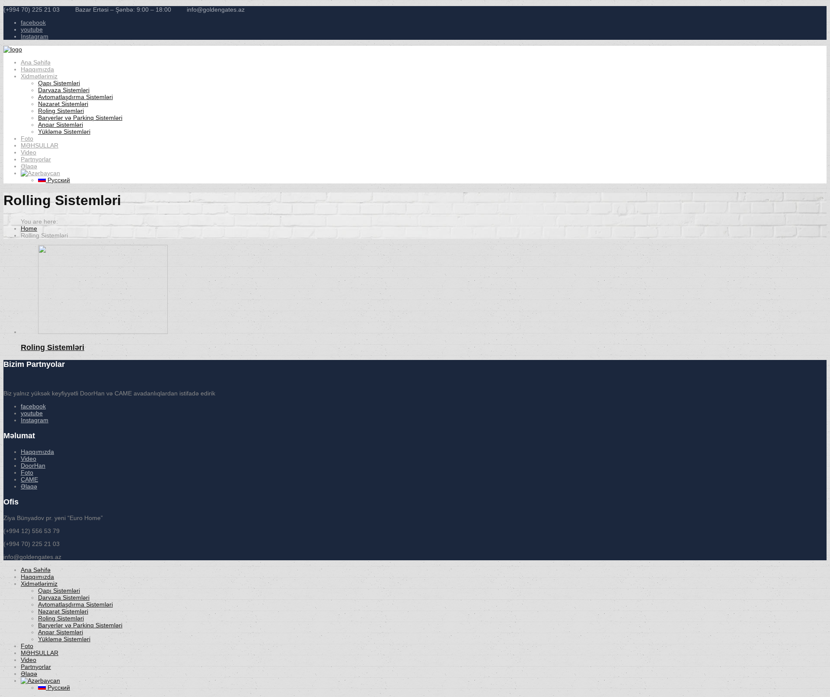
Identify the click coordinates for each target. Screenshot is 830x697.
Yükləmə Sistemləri (64, 131)
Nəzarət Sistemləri (63, 103)
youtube (32, 29)
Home (29, 228)
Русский (58, 180)
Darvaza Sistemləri (63, 90)
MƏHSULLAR (39, 145)
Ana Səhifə (36, 62)
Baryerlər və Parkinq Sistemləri (80, 117)
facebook (33, 22)
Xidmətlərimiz (39, 76)
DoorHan (33, 465)
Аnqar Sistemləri (60, 124)
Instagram (34, 36)
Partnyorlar (36, 159)
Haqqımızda (37, 69)
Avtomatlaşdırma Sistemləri (75, 96)
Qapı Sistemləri (59, 83)
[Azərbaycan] (40, 173)
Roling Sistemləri (61, 110)
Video (28, 152)
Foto (27, 138)
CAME (29, 479)
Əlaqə (29, 166)
